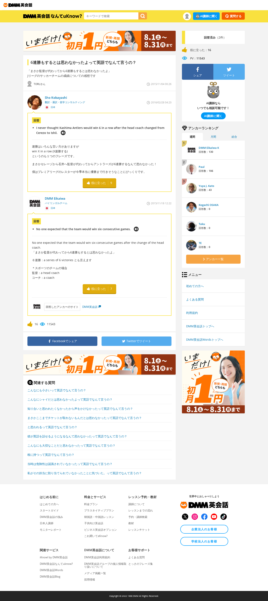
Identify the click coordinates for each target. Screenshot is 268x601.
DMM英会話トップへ (200, 326)
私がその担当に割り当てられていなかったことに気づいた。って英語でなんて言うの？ (84, 473)
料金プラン (91, 504)
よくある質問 (195, 299)
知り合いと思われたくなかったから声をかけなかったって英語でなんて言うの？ (80, 409)
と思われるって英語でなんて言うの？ (52, 427)
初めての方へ (195, 286)
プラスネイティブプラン (99, 510)
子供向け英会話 (93, 523)
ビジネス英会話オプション (100, 530)
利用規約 (192, 313)
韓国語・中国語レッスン (99, 517)
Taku (202, 224)
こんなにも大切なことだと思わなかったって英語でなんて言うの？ (71, 445)
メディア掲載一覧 (95, 573)
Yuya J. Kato (206, 186)
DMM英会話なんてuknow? (56, 564)
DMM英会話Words (51, 570)
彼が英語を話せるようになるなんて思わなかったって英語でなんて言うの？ (77, 436)
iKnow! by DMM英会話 (54, 557)
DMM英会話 (89, 307)
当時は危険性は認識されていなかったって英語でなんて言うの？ (69, 464)
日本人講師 (46, 523)
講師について (136, 504)
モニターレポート (51, 530)
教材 (131, 523)
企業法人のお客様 (204, 529)
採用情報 (89, 579)
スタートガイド (49, 510)
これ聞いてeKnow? (96, 536)
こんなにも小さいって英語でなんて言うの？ (56, 390)
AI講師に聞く (209, 16)
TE (200, 243)
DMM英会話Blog (50, 576)
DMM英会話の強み (51, 517)
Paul (202, 167)
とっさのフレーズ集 (140, 564)
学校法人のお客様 (204, 541)
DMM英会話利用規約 (97, 557)
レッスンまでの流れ (140, 510)
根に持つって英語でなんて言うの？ (50, 455)
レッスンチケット (139, 530)
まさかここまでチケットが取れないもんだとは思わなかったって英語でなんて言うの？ (84, 418)
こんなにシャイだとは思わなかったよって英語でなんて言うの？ (69, 399)
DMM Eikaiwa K (209, 148)
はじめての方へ (49, 504)
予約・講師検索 (137, 517)
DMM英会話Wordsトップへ (204, 340)
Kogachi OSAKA (209, 205)
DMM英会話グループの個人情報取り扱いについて (105, 565)
